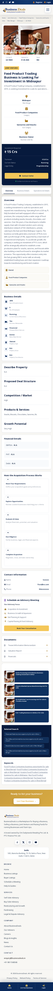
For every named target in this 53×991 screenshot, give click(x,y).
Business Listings (11, 873)
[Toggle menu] (48, 10)
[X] (23, 842)
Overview (9, 191)
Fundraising (8, 910)
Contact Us (8, 946)
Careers (7, 934)
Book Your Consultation (26, 628)
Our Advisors (9, 930)
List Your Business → (26, 801)
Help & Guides (10, 886)
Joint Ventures (12, 18)
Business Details (23, 191)
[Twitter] (10, 2)
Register (39, 2)
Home (4, 18)
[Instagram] (6, 2)
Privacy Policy (12, 978)
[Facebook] (3, 2)
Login (48, 2)
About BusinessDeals (12, 926)
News (6, 942)
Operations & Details (41, 191)
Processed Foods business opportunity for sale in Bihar (22, 734)
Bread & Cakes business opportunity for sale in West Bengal (24, 746)
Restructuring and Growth (14, 906)
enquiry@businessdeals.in (14, 958)
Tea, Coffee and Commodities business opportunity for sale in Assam (24, 740)
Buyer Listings (9, 877)
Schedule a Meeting (12, 882)
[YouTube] (13, 2)
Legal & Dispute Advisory (14, 914)
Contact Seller (28, 176)
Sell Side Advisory (11, 897)
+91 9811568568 (10, 962)
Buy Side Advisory (11, 902)
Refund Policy (25, 978)
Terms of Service (39, 978)
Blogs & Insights (10, 938)
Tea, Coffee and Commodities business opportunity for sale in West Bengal (26, 751)
